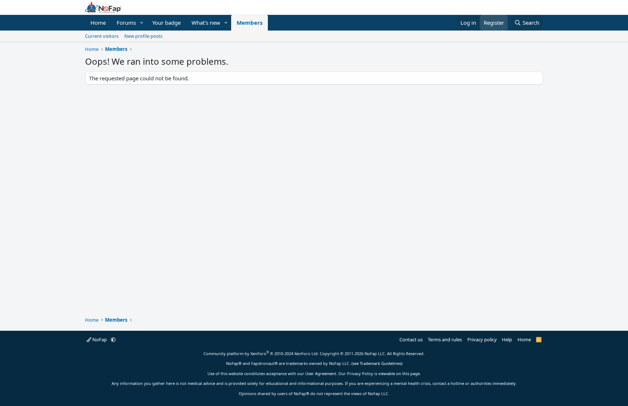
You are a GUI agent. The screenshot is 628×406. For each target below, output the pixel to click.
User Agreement (320, 373)
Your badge (166, 22)
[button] (142, 23)
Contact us (411, 339)
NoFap (99, 339)
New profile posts (143, 36)
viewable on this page (399, 373)
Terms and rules (445, 339)
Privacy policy (482, 339)
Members (249, 22)
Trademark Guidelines (380, 363)
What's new (206, 22)
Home (98, 22)
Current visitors (101, 36)
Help (507, 339)
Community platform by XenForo (261, 353)
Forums (126, 22)
